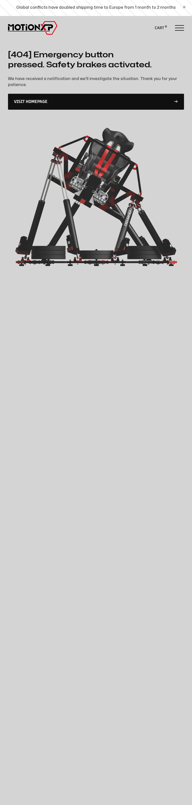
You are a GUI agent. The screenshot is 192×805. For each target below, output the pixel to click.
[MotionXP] (33, 28)
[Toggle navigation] (179, 28)
